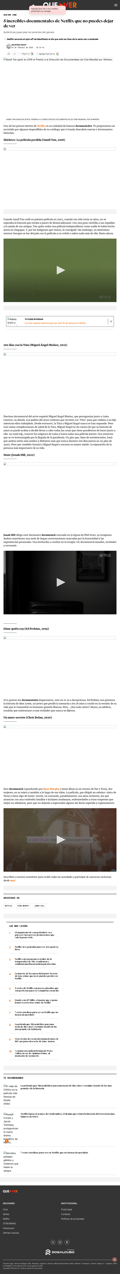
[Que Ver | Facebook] (67, 1242)
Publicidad (66, 1209)
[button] (115, 5)
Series (6, 1214)
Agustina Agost (18, 45)
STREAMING (9, 1223)
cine (14, 15)
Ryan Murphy (23, 906)
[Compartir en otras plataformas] (14, 53)
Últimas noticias (11, 1232)
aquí (12, 880)
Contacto (65, 1214)
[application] (60, 270)
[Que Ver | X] (53, 1242)
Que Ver (7, 15)
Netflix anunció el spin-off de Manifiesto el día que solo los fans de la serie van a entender (52, 39)
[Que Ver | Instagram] (60, 1242)
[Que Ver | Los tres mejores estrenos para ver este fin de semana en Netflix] (111, 321)
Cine (5, 1209)
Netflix (41, 125)
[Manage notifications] (114, 1259)
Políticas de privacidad (72, 1218)
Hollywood (8, 1228)
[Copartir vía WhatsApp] (8, 53)
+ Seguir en (25, 54)
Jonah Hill (39, 906)
